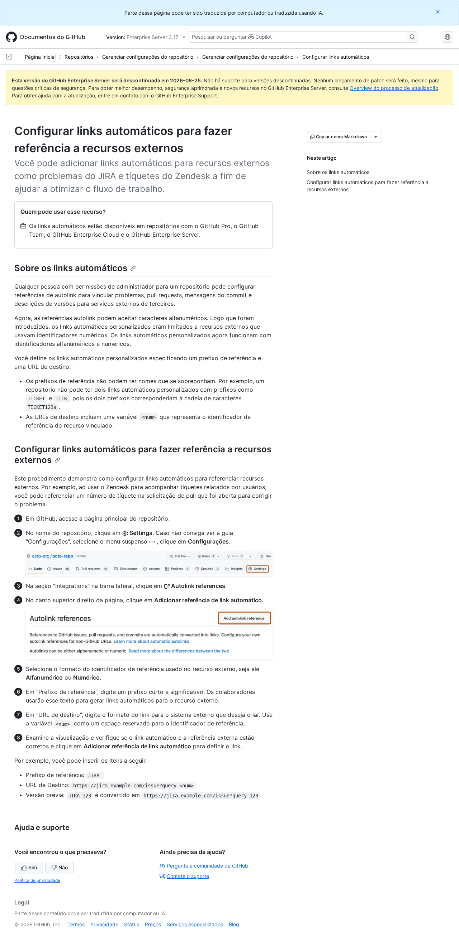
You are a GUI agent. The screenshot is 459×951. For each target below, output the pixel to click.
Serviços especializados (195, 924)
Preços (153, 924)
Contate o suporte (188, 876)
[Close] (438, 12)
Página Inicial (40, 57)
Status (131, 924)
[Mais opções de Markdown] (376, 137)
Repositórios (79, 57)
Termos (76, 924)
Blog (234, 924)
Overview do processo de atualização (394, 88)
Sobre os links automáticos (70, 268)
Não (63, 867)
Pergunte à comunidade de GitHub (207, 866)
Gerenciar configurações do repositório (147, 57)
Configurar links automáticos (335, 57)
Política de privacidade (37, 880)
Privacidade (104, 924)
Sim (32, 867)
